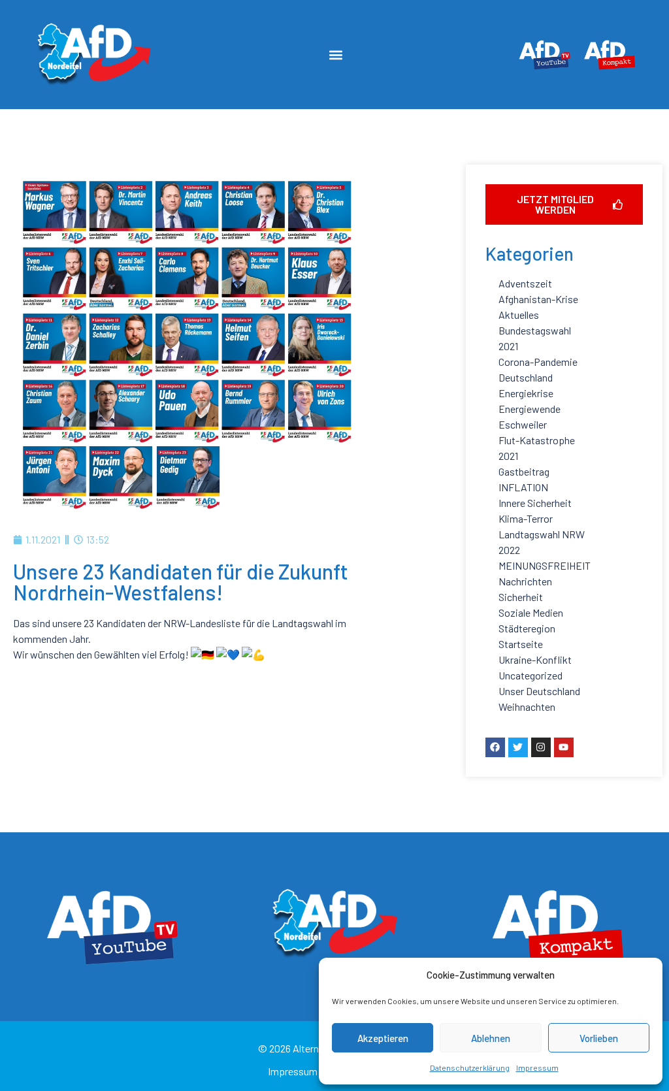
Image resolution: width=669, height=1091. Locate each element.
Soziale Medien (530, 612)
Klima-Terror (525, 518)
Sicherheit (520, 597)
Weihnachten (526, 706)
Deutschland (525, 377)
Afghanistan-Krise (538, 299)
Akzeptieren (382, 1038)
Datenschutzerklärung (470, 1067)
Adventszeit (525, 283)
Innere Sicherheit (535, 503)
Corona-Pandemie (538, 361)
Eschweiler (522, 424)
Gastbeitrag (523, 471)
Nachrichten (525, 581)
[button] (336, 54)
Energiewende (529, 408)
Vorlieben (598, 1038)
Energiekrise (525, 393)
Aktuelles (518, 314)
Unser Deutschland (539, 691)
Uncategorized (530, 675)
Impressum (537, 1067)
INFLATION (523, 487)
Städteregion (526, 628)
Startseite (520, 644)
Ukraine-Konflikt (535, 659)
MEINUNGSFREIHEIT (544, 565)
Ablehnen (490, 1038)
